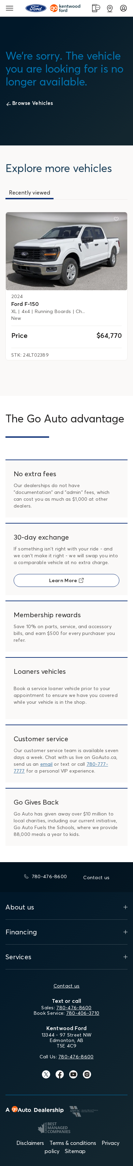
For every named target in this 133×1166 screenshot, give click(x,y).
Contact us (67, 986)
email (46, 764)
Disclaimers (30, 1142)
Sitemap (75, 1151)
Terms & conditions (72, 1142)
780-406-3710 (82, 1013)
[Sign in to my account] (123, 8)
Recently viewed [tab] (29, 192)
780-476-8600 (73, 1008)
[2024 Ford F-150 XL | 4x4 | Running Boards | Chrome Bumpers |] (66, 251)
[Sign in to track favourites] (118, 220)
